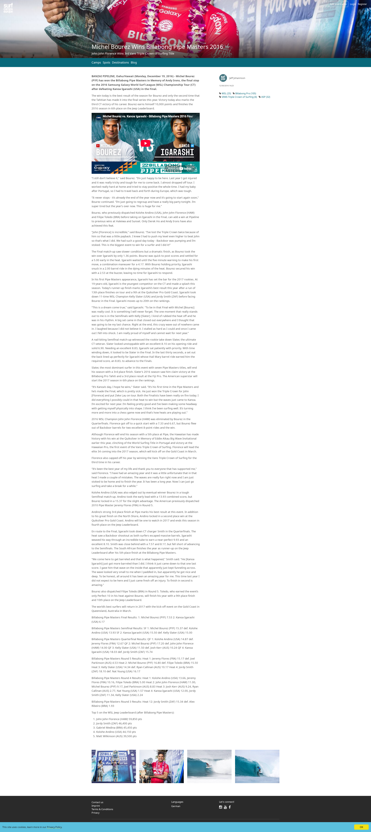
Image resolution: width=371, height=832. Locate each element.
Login (353, 4)
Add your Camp (338, 4)
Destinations (120, 62)
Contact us (97, 802)
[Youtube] (225, 807)
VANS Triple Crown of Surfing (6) (239, 96)
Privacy (95, 812)
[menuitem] (193, 806)
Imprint (96, 805)
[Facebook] (230, 807)
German (175, 806)
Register (362, 4)
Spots (106, 62)
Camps (96, 62)
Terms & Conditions (102, 809)
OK (361, 827)
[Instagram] (220, 807)
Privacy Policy (54, 827)
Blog (134, 62)
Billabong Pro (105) (245, 93)
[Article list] (8, 8)
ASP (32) (265, 96)
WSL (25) (226, 93)
